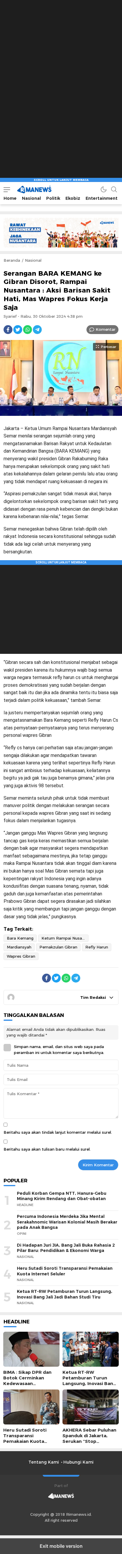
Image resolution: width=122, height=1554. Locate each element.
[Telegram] (37, 329)
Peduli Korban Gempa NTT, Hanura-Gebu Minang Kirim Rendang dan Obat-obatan (61, 1196)
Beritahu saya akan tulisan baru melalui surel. (47, 1149)
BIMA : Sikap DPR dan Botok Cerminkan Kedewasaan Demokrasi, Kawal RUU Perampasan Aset (29, 1384)
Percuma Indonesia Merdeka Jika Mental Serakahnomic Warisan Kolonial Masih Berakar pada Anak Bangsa (67, 1222)
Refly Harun (96, 947)
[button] (6, 189)
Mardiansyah (19, 947)
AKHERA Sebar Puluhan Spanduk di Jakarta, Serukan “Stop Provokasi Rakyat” (89, 1438)
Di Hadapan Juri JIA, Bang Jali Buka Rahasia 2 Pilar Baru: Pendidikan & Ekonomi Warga (66, 1248)
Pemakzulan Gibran (58, 947)
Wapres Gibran (21, 956)
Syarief (10, 316)
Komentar (105, 329)
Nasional (33, 260)
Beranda (12, 260)
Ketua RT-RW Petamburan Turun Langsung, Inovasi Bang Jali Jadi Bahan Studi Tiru (64, 1294)
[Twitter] (17, 329)
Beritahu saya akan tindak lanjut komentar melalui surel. (58, 1132)
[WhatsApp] (27, 329)
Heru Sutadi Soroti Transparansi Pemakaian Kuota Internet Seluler (65, 1271)
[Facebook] (8, 329)
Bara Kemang (20, 938)
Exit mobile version (61, 1546)
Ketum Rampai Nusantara (65, 938)
